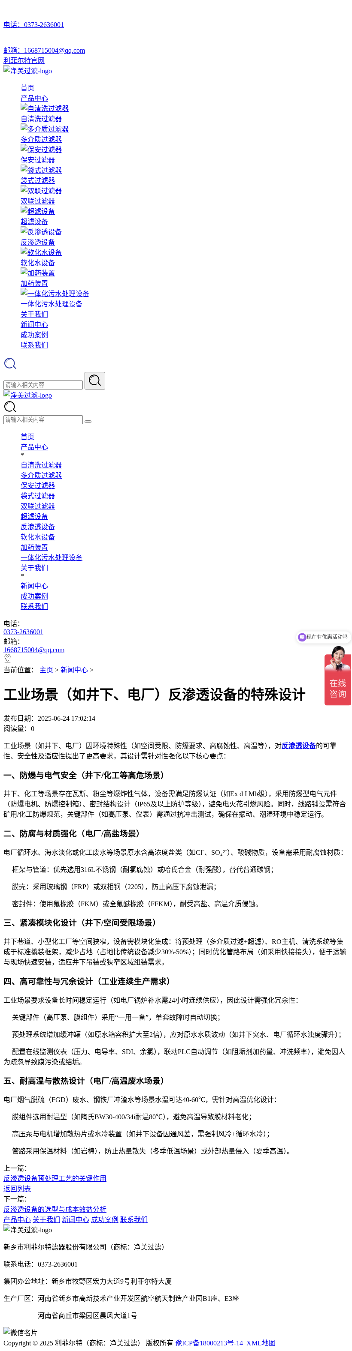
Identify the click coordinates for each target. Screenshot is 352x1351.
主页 (47, 670)
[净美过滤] (27, 71)
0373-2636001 (23, 631)
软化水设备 (38, 537)
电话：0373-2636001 (33, 24)
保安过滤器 (38, 485)
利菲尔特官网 (24, 60)
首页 (27, 88)
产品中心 (34, 98)
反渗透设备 (38, 526)
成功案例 (34, 334)
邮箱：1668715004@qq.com (44, 50)
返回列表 (17, 1188)
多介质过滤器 (41, 475)
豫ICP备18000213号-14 (209, 1343)
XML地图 (261, 1343)
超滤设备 (34, 516)
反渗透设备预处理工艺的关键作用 (54, 1178)
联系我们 (34, 345)
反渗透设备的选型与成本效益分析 (54, 1209)
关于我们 (34, 314)
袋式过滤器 (38, 496)
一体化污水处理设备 (51, 557)
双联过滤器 (38, 506)
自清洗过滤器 (41, 465)
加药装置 (34, 547)
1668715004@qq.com (33, 649)
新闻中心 (34, 324)
